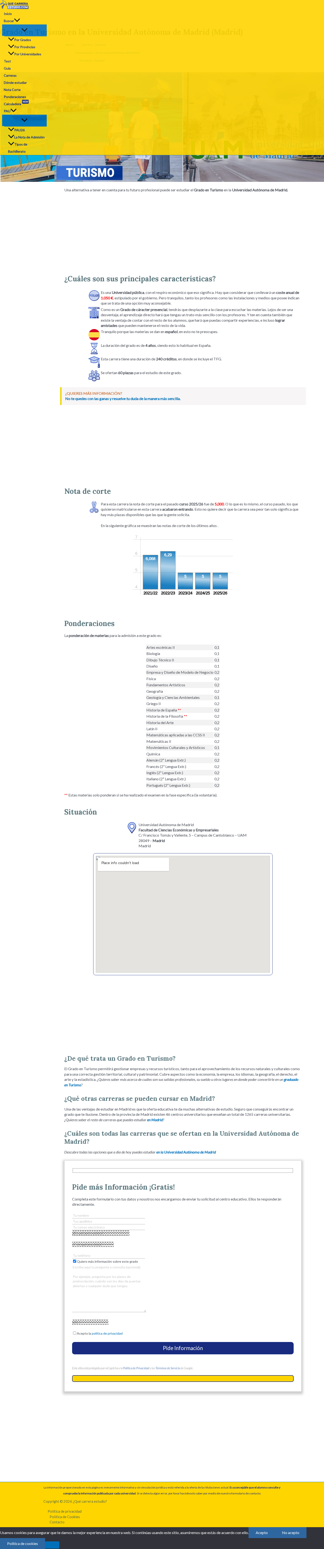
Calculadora (16, 103)
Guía (7, 68)
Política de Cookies (65, 1517)
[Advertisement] (182, 231)
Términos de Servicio (167, 1368)
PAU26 (19, 130)
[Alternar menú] (24, 30)
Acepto (262, 1532)
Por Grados (22, 40)
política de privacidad (107, 1333)
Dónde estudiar (15, 82)
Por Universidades (27, 54)
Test (7, 61)
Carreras (10, 75)
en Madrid (155, 1119)
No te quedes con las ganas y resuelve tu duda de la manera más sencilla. (123, 398)
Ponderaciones (15, 97)
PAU (7, 111)
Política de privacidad (65, 1511)
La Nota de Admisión (29, 137)
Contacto (57, 1522)
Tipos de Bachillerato (17, 147)
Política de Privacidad (136, 1368)
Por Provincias (24, 47)
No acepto (290, 1532)
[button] (17, 20)
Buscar (9, 21)
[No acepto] (52, 1545)
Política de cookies (22, 1543)
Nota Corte (12, 90)
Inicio (8, 14)
